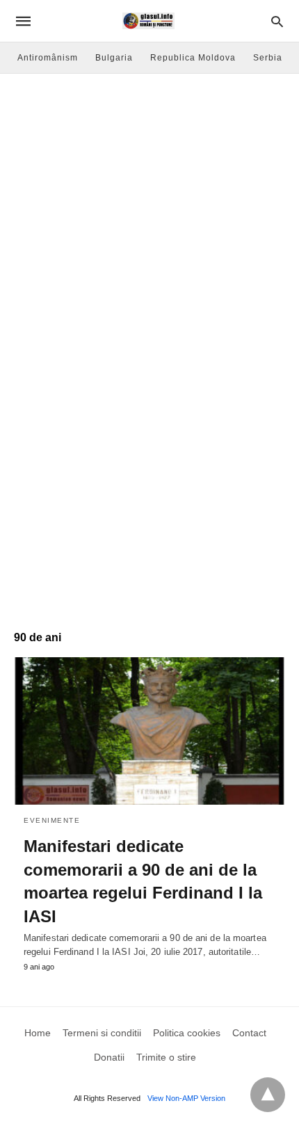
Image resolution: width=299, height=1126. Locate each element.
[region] (149, 498)
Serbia (267, 58)
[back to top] (267, 1094)
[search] (277, 21)
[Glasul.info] (148, 21)
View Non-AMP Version (186, 1098)
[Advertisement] (149, 230)
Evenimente (52, 820)
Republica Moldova (193, 58)
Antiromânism (47, 58)
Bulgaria (114, 58)
